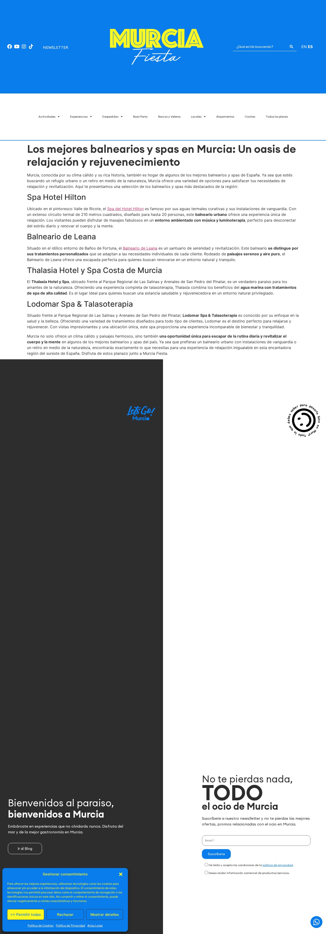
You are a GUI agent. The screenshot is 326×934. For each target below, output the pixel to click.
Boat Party (140, 116)
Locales (196, 116)
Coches (250, 116)
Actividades (46, 116)
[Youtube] (16, 46)
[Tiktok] (31, 46)
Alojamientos (225, 116)
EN (304, 46)
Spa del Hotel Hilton (125, 208)
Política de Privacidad (70, 925)
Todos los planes (277, 116)
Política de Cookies (40, 925)
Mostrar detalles (104, 914)
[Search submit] (291, 47)
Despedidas (110, 116)
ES (310, 46)
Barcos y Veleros (169, 116)
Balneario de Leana (140, 248)
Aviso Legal (95, 925)
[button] (120, 874)
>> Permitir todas (26, 914)
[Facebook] (9, 46)
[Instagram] (23, 46)
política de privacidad (278, 865)
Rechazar (65, 914)
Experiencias (79, 116)
